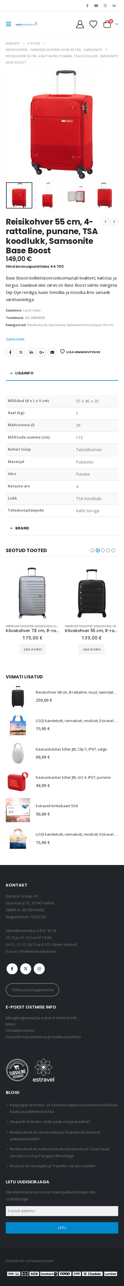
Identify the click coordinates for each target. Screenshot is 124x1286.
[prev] (106, 222)
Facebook (10, 352)
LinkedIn (31, 352)
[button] (10, 24)
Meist (10, 1024)
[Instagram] (105, 5)
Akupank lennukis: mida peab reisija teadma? (50, 1121)
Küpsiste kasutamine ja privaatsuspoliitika (43, 1036)
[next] (114, 222)
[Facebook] (87, 5)
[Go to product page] (32, 593)
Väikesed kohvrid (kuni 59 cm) (90, 325)
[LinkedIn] (114, 5)
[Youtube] (96, 5)
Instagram (39, 969)
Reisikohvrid (37, 325)
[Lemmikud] (93, 24)
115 (79, 437)
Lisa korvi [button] (33, 649)
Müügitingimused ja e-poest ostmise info (42, 1017)
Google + (41, 352)
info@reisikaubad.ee (37, 951)
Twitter (20, 352)
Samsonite (56, 325)
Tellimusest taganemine (32, 989)
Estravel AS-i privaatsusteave (30, 1260)
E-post (52, 352)
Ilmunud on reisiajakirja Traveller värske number (53, 1165)
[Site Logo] (26, 24)
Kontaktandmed (20, 1030)
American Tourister (19, 626)
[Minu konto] (80, 24)
